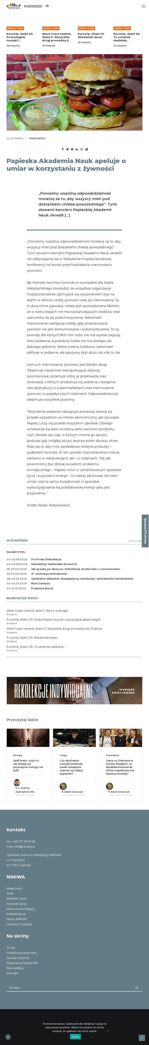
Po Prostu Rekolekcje (46, 559)
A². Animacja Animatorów (49, 573)
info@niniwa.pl (24, 846)
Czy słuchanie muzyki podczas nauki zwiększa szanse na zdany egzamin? (71, 767)
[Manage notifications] (8, 1037)
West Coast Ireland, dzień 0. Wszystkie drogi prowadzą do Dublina (56, 38)
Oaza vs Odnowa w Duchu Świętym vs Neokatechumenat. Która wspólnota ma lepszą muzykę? (120, 767)
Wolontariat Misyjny (21, 909)
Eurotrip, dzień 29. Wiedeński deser (91, 35)
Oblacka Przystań (19, 924)
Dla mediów (15, 968)
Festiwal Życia (16, 904)
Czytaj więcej (135, 540)
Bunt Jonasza (40, 583)
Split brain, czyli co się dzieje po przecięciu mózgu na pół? (28, 765)
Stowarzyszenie (18, 958)
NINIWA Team (15, 28)
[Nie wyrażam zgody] (107, 1030)
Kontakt (12, 973)
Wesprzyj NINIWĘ (145, 531)
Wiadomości (37, 138)
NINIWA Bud (16, 914)
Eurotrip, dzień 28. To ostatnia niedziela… (126, 37)
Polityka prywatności (22, 953)
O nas (11, 948)
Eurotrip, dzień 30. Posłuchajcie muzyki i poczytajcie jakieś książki (20, 40)
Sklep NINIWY (17, 919)
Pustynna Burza (42, 588)
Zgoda (75, 1036)
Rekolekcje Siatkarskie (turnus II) (54, 564)
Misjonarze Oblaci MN (22, 963)
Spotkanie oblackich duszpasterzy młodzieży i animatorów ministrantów (82, 578)
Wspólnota (14, 888)
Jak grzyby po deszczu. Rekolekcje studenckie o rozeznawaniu (75, 569)
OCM (10, 893)
